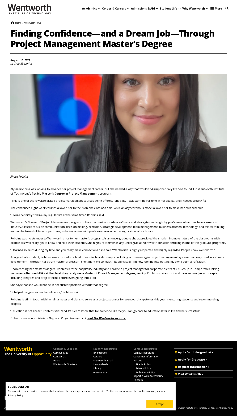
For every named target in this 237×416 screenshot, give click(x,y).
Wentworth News (32, 22)
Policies (137, 360)
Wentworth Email (103, 360)
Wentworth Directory (65, 364)
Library (97, 368)
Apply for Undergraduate (195, 352)
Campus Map (60, 352)
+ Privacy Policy (142, 368)
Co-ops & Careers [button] (114, 8)
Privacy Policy (226, 407)
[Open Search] (227, 8)
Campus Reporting (143, 352)
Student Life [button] (168, 8)
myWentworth (101, 372)
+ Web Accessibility (144, 372)
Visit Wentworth (189, 374)
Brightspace (100, 352)
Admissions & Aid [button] (143, 8)
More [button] (218, 8)
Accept (160, 404)
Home (18, 22)
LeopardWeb (100, 364)
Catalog (97, 356)
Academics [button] (89, 8)
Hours (56, 360)
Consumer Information (146, 356)
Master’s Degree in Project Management (70, 193)
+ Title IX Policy (142, 364)
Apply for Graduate (191, 359)
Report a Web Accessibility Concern (148, 377)
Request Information (192, 367)
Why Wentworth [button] (193, 8)
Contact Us (59, 356)
